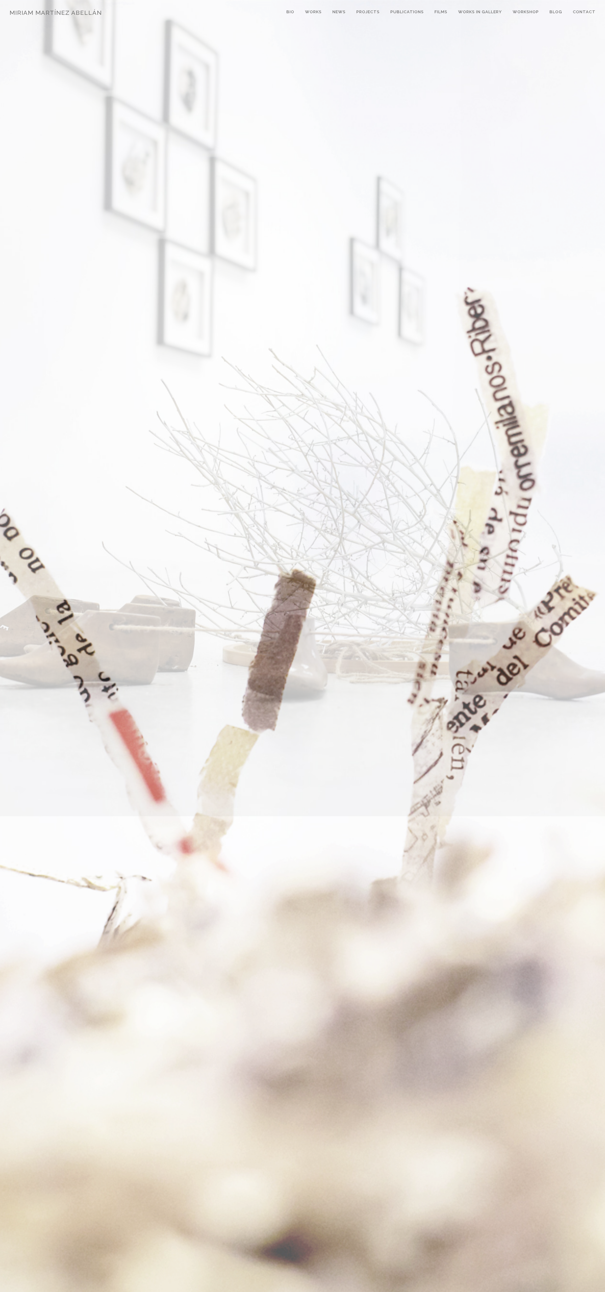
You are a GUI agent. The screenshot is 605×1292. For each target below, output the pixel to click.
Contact (584, 11)
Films (441, 11)
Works (313, 11)
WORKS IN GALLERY (480, 11)
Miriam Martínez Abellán (55, 12)
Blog (556, 11)
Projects (368, 11)
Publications (407, 11)
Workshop (526, 11)
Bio (290, 11)
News (339, 11)
